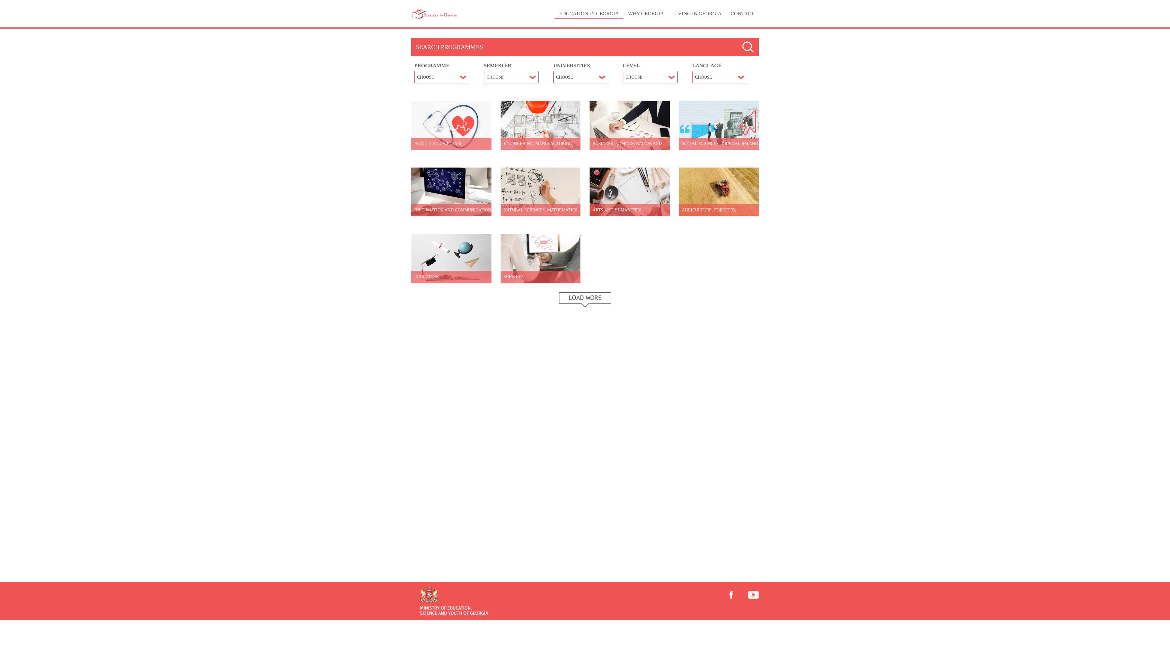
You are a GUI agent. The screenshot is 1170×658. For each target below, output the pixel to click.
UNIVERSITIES (571, 66)
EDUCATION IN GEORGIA (589, 13)
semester (497, 66)
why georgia (646, 13)
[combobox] (441, 77)
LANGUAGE (707, 66)
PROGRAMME (431, 66)
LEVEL (631, 66)
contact (742, 13)
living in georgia (697, 13)
